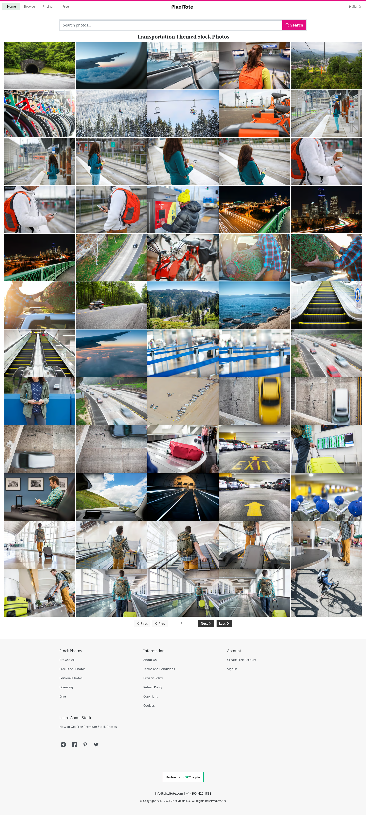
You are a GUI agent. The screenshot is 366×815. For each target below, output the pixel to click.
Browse (29, 6)
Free (66, 6)
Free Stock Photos (72, 669)
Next (205, 623)
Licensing (66, 687)
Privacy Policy (153, 678)
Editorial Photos (71, 678)
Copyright (150, 696)
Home (11, 6)
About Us (150, 660)
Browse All (67, 660)
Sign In (357, 6)
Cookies (149, 705)
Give (62, 696)
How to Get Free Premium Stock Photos (88, 727)
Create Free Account (241, 660)
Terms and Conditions (159, 669)
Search (296, 25)
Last (222, 623)
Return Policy (152, 687)
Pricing (48, 6)
